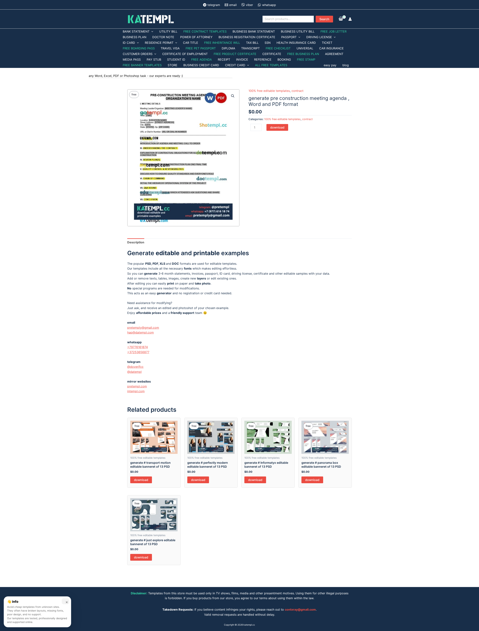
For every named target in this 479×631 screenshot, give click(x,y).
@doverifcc (135, 367)
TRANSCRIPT (250, 48)
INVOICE (242, 59)
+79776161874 (137, 347)
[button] (232, 96)
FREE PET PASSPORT (201, 48)
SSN (268, 43)
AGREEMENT (334, 54)
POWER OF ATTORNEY (196, 37)
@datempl (134, 372)
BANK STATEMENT (136, 31)
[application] (151, 31)
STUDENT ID (176, 59)
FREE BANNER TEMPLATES (142, 65)
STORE (172, 65)
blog (345, 65)
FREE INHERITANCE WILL (222, 43)
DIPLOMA (228, 48)
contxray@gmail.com (300, 609)
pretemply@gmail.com (143, 327)
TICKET (327, 43)
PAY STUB (154, 59)
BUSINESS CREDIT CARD (201, 65)
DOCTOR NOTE (163, 37)
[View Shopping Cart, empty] (341, 19)
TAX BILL (252, 43)
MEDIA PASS (132, 59)
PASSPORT (289, 37)
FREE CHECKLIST (278, 48)
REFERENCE (262, 59)
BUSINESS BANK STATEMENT (254, 31)
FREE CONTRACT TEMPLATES (205, 31)
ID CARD (129, 43)
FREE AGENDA (201, 59)
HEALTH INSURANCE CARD (296, 43)
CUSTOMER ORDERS (137, 54)
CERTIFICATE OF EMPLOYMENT (185, 54)
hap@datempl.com (140, 332)
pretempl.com (137, 386)
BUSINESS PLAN (134, 37)
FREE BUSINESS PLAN (303, 54)
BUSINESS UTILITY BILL (298, 31)
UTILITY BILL (168, 31)
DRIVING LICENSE (319, 37)
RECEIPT (224, 59)
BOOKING (284, 59)
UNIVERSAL (305, 48)
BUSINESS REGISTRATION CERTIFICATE (247, 37)
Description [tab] (135, 242)
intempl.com (136, 391)
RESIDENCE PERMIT (159, 43)
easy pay (330, 65)
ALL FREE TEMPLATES (271, 65)
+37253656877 (138, 352)
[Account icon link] (350, 19)
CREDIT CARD (235, 65)
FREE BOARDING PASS (139, 48)
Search (324, 19)
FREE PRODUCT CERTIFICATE (235, 54)
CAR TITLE (190, 43)
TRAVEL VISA (170, 48)
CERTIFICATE (271, 54)
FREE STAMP (306, 59)
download (277, 127)
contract (297, 91)
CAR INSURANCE (331, 48)
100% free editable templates (269, 91)
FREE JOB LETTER (334, 31)
